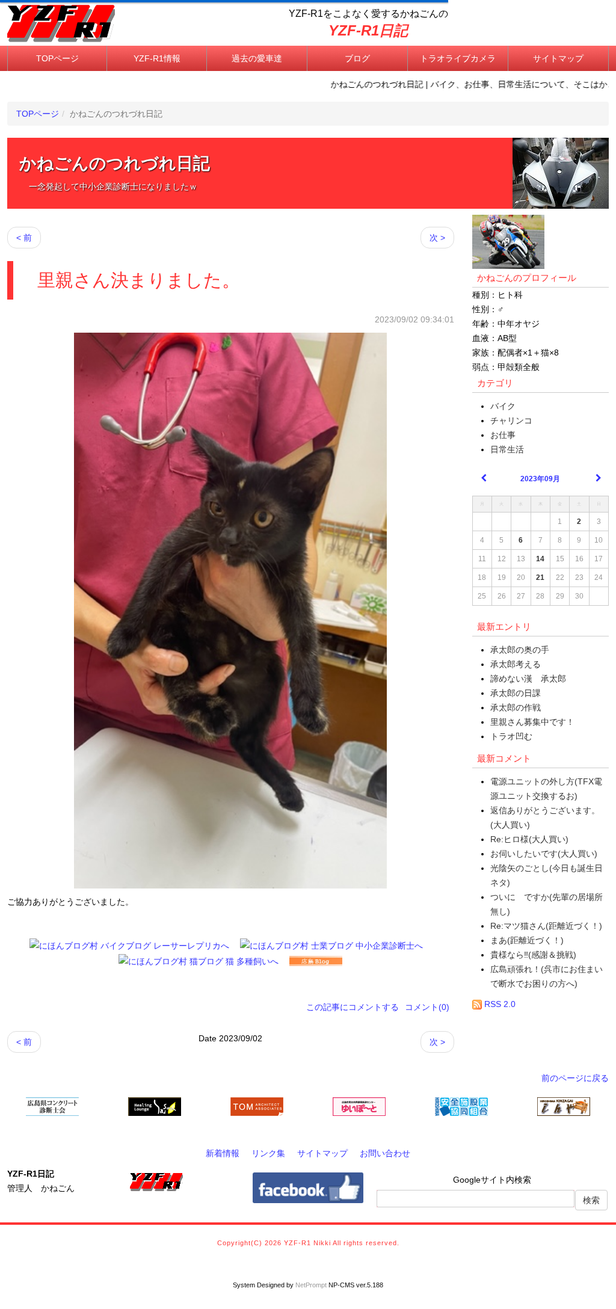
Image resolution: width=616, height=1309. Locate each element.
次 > (437, 237)
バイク (503, 406)
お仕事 (503, 435)
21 (540, 577)
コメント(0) (427, 1007)
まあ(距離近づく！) (527, 940)
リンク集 (268, 1153)
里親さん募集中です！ (532, 722)
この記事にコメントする (352, 1007)
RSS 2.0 (499, 1004)
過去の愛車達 (257, 58)
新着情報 (222, 1153)
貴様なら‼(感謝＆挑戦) (533, 954)
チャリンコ (511, 420)
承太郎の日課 (515, 693)
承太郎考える (515, 664)
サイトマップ (558, 58)
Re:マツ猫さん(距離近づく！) (546, 926)
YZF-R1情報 (157, 58)
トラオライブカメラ (458, 58)
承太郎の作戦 (515, 707)
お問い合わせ (385, 1153)
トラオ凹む (511, 736)
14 (540, 559)
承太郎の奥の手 (519, 649)
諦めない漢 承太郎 (528, 678)
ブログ (357, 58)
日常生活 (507, 449)
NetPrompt (311, 1285)
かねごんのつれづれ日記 (114, 163)
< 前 (24, 237)
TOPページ (57, 58)
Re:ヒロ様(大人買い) (529, 839)
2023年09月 (540, 479)
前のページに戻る (575, 1078)
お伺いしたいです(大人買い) (543, 853)
